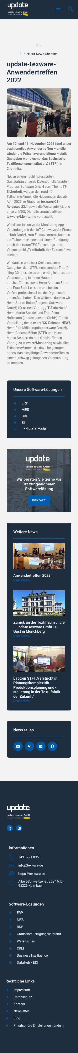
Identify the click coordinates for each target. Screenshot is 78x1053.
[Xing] (10, 828)
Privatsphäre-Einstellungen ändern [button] (39, 1026)
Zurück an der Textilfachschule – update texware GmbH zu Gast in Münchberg (39, 627)
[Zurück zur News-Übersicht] (39, 45)
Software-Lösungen (26, 904)
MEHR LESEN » (21, 580)
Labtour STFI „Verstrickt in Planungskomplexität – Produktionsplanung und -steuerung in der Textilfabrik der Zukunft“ (36, 687)
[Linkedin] (19, 828)
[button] (58, 10)
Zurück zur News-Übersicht (39, 54)
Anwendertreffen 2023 (32, 575)
